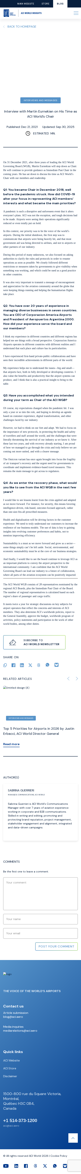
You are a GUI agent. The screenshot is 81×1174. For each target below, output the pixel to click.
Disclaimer (10, 1076)
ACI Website (11, 1060)
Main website (25, 3)
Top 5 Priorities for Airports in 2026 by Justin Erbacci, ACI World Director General (38, 731)
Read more (11, 744)
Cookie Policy (58, 1155)
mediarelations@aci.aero (20, 1031)
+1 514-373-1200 (20, 1120)
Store (45, 3)
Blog (60, 3)
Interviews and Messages (40, 100)
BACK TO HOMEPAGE (22, 27)
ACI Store (9, 1068)
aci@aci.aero (11, 1125)
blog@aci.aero (13, 1017)
